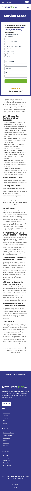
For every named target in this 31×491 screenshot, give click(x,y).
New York (5, 455)
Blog (4, 420)
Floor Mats (5, 445)
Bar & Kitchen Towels (12, 41)
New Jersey (6, 458)
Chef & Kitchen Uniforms (13, 44)
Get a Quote (6, 403)
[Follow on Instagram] (28, 2)
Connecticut (6, 463)
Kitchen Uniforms (7, 435)
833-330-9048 (15, 484)
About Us (5, 418)
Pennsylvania (6, 460)
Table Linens (10, 39)
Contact (5, 423)
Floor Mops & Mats (11, 53)
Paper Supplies (10, 51)
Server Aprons (6, 438)
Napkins (5, 440)
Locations (5, 415)
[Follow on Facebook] (26, 2)
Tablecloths (6, 443)
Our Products (6, 413)
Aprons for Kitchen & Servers (14, 46)
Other (8, 56)
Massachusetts (7, 465)
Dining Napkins (10, 48)
